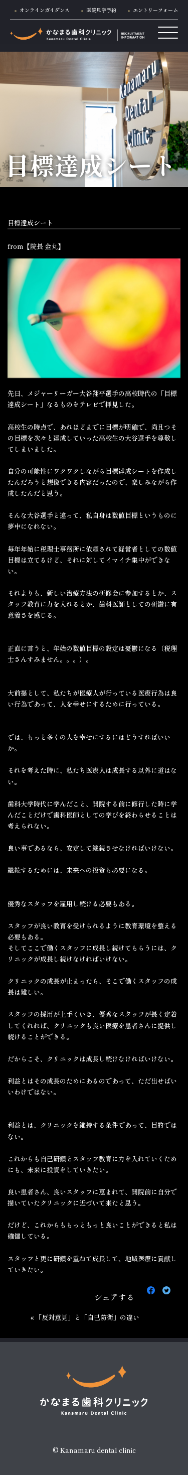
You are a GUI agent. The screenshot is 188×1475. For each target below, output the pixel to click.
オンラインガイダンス (45, 10)
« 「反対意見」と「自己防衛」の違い (85, 1317)
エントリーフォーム (155, 10)
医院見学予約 (101, 10)
